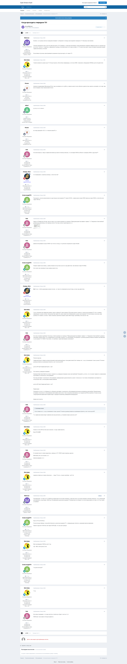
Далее (26, 32)
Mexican (30, 26)
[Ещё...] (104, 38)
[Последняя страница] (30, 33)
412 (27, 117)
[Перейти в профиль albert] (27, 110)
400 (27, 94)
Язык (55, 661)
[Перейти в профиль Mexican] (22, 27)
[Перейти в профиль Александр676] (27, 200)
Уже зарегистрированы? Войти (89, 2)
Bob (27, 149)
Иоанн (27, 83)
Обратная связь (61, 661)
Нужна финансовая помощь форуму (63, 17)
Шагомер (27, 60)
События (34, 10)
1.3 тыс (27, 184)
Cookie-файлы (70, 661)
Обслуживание (35, 27)
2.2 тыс (27, 206)
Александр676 (26, 195)
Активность (28, 7)
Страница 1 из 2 (36, 32)
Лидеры (40, 10)
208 (27, 161)
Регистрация (102, 2)
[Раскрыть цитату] (35, 408)
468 (27, 49)
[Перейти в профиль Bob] (27, 154)
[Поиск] (105, 7)
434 (27, 71)
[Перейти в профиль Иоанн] (27, 88)
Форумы (22, 10)
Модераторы (47, 10)
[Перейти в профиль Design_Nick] (27, 176)
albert (27, 105)
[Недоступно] (36, 226)
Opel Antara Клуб (26, 3)
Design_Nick (26, 171)
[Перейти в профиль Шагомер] (27, 65)
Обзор (22, 7)
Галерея (28, 10)
